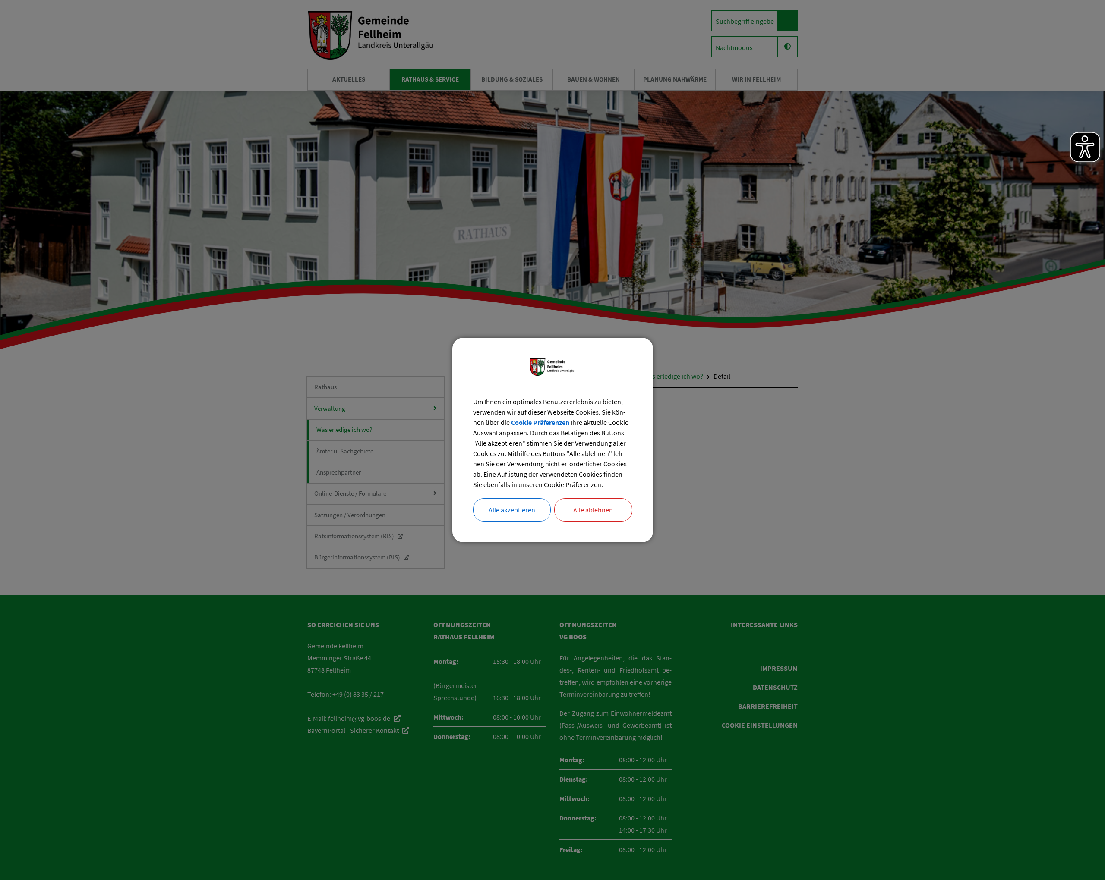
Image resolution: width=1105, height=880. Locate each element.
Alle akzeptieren (512, 510)
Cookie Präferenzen (540, 422)
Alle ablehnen (593, 510)
